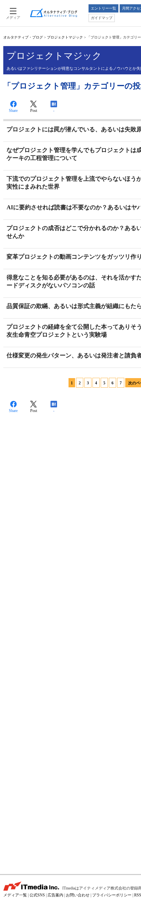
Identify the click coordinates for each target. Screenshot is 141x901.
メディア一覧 (15, 895)
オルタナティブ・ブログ (23, 37)
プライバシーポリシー (111, 895)
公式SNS (37, 895)
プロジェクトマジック (65, 37)
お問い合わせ (78, 895)
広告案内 (55, 895)
